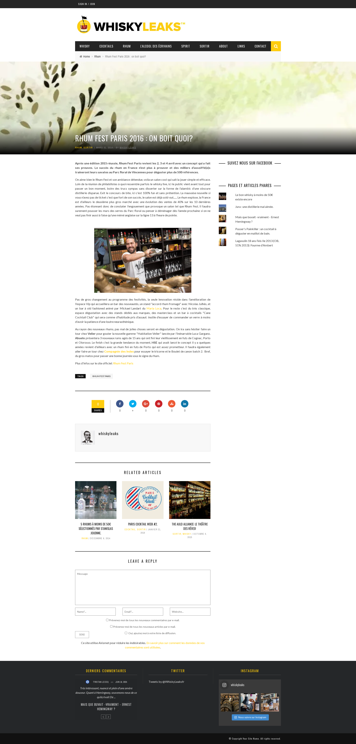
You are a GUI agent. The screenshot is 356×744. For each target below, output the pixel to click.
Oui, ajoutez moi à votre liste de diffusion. (152, 633)
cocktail (130, 529)
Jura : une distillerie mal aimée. (254, 206)
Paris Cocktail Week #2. (142, 524)
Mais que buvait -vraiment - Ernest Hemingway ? (106, 706)
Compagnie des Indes (119, 351)
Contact (260, 46)
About (223, 46)
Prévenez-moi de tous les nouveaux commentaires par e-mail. (144, 620)
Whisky (85, 46)
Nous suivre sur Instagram (252, 717)
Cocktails (106, 46)
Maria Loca (153, 308)
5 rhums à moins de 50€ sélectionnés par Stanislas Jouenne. (96, 528)
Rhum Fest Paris (123, 363)
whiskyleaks (128, 147)
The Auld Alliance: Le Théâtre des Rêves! (190, 526)
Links (241, 46)
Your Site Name (251, 738)
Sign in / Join (86, 4)
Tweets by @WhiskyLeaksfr (166, 681)
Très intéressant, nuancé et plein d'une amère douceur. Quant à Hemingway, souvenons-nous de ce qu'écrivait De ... (106, 692)
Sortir (205, 46)
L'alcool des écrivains (156, 46)
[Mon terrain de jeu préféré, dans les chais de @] (230, 702)
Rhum (127, 46)
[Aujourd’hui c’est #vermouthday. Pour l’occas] (270, 702)
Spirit (185, 46)
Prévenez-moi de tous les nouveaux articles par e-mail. (144, 626)
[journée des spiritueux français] (250, 702)
